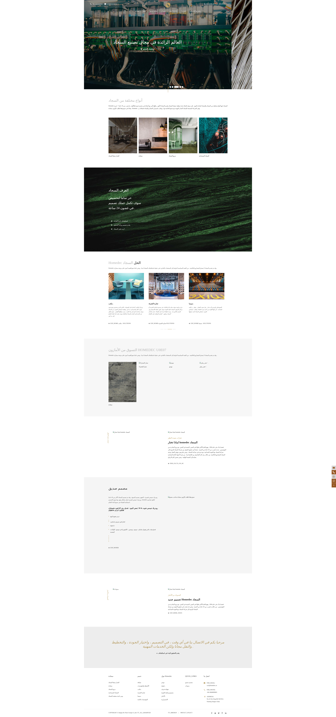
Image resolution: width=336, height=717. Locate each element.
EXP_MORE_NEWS (175, 613)
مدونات (163, 11)
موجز (162, 682)
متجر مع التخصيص (195, 11)
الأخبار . (163, 696)
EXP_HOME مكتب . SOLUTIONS (200, 323)
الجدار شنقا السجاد (113, 682)
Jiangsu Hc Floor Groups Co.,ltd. (127, 712)
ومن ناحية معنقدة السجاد (115, 696)
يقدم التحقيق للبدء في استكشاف (168, 653)
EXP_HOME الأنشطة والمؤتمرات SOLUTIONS (164, 323)
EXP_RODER (114, 547)
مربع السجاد (111, 689)
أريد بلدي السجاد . (119, 229)
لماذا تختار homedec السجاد (182, 442)
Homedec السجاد (124, 263)
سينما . (139, 696)
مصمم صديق (153, 11)
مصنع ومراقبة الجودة (167, 692)
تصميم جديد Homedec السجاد (184, 599)
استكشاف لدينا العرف (120, 221)
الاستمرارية (164, 699)
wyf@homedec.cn (112, 4)
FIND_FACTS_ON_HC (176, 463)
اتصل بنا (184, 11)
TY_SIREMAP (172, 712)
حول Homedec (173, 11)
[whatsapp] (334, 476)
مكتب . (191, 304)
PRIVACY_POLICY (186, 712)
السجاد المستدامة (113, 692)
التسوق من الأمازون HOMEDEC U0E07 (137, 350)
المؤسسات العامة (143, 699)
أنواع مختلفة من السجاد (125, 100)
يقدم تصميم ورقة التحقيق (121, 225)
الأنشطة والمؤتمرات (156, 304)
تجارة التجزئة (141, 692)
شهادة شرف (165, 689)
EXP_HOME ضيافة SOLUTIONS (120, 323)
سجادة (137, 11)
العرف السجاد (118, 190)
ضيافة (110, 304)
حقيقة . (163, 686)
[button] (170, 87)
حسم (144, 11)
